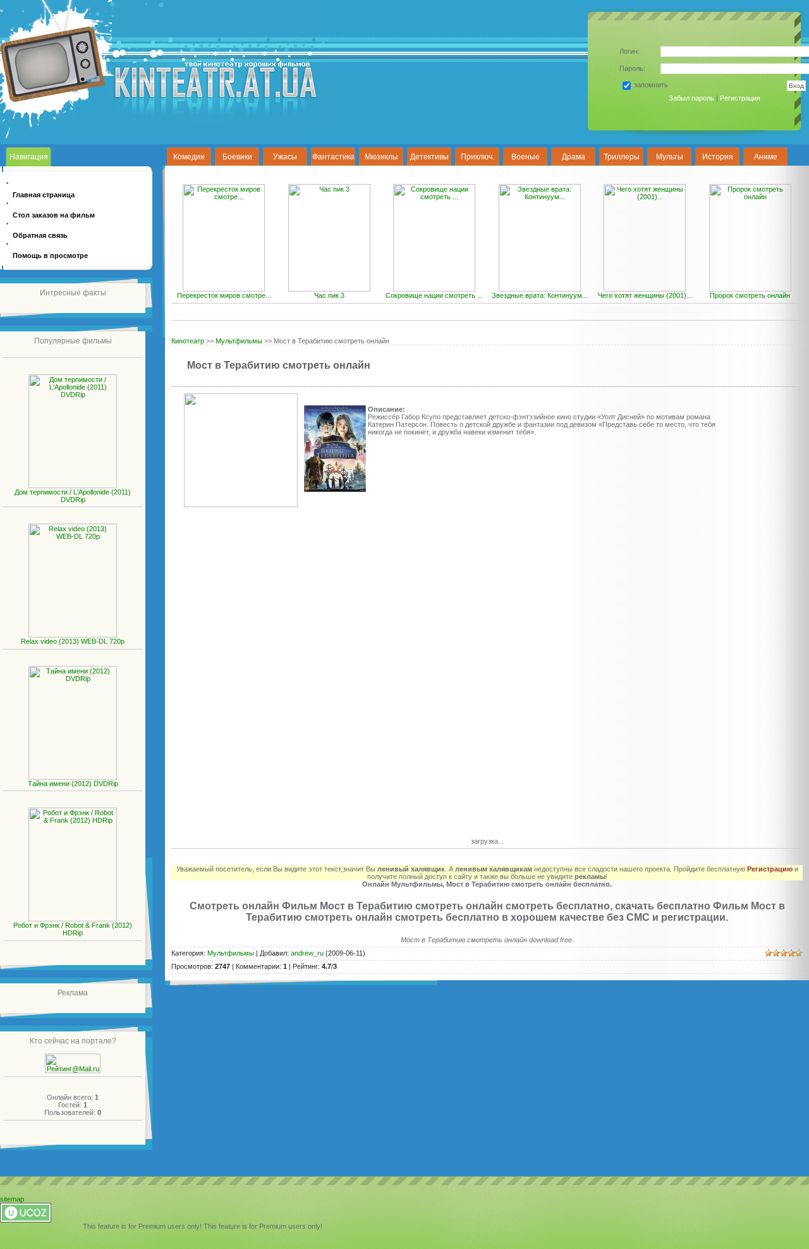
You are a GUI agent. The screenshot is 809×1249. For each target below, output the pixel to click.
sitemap (12, 1199)
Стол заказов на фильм (54, 215)
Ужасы (285, 156)
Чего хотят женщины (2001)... (645, 295)
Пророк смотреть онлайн (750, 295)
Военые (525, 156)
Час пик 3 (329, 295)
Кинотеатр (187, 341)
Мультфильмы (239, 341)
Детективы (429, 156)
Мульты (669, 156)
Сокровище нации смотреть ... (434, 295)
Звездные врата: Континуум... (540, 295)
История (717, 156)
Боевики (237, 156)
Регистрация (740, 98)
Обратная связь (40, 235)
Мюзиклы (381, 156)
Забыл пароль (691, 98)
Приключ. (477, 156)
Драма (573, 156)
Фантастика (333, 156)
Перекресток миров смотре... (224, 295)
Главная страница (44, 195)
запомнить (651, 85)
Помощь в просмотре (50, 255)
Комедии (189, 156)
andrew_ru (307, 953)
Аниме (765, 156)
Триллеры (622, 156)
